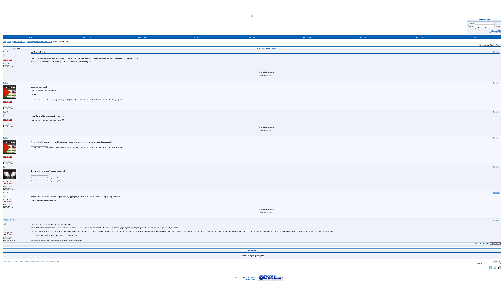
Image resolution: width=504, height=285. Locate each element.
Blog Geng (196, 37)
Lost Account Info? (494, 32)
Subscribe (496, 261)
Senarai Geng (86, 37)
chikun (5, 83)
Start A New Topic (487, 45)
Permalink (496, 52)
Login (498, 26)
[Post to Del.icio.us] (499, 267)
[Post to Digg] (495, 267)
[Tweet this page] (490, 267)
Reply (498, 45)
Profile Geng (141, 37)
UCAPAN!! (362, 37)
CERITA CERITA (19, 42)
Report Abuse (251, 280)
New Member (496, 31)
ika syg (5, 52)
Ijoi (4, 167)
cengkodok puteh (9, 220)
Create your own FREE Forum (245, 277)
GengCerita (7, 42)
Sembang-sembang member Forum (39, 42)
